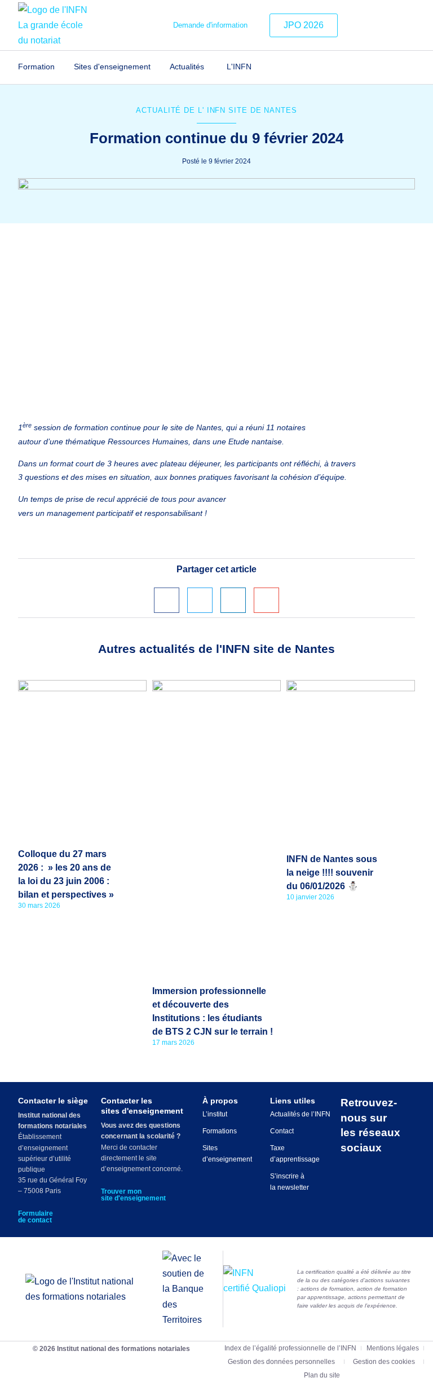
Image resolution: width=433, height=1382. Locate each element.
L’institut (214, 1114)
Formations (219, 1131)
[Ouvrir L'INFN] (258, 67)
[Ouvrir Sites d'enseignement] (157, 67)
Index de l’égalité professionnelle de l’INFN (290, 1348)
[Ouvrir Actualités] (211, 67)
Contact (282, 1131)
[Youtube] (407, 25)
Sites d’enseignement (227, 1153)
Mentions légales (392, 1348)
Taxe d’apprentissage (295, 1153)
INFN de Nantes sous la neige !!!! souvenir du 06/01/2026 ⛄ (331, 872)
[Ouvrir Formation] (62, 67)
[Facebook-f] (390, 25)
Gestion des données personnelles (281, 1362)
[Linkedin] (356, 25)
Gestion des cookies (384, 1362)
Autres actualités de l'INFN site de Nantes (216, 648)
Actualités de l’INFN (300, 1114)
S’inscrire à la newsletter (289, 1181)
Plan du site (322, 1375)
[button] (166, 600)
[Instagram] (373, 25)
